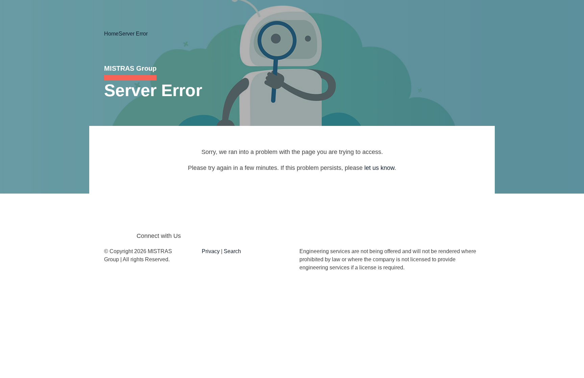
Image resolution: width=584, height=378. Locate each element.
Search (232, 251)
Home (111, 34)
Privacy (211, 251)
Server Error (133, 34)
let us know (379, 167)
